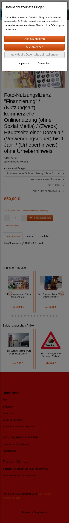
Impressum (24, 63)
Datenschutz (44, 63)
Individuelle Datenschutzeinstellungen (35, 54)
